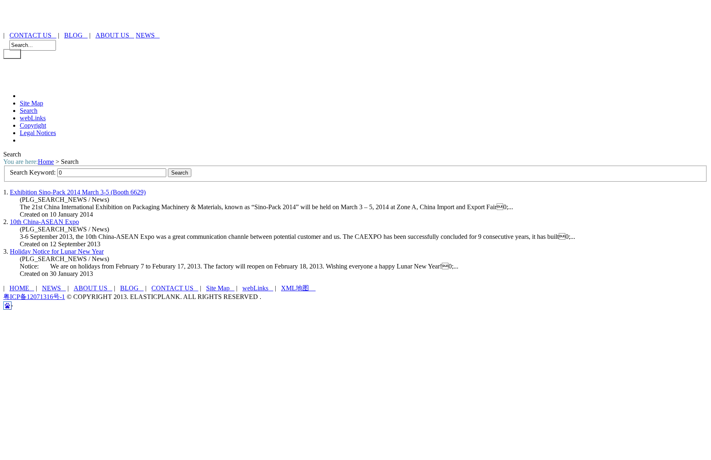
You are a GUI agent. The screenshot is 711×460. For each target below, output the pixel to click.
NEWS (148, 35)
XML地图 (298, 288)
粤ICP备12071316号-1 (34, 296)
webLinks (33, 117)
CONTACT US (32, 35)
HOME (21, 288)
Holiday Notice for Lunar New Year (57, 251)
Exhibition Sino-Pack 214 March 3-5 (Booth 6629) (78, 192)
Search (28, 110)
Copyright (33, 125)
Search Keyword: (33, 172)
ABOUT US (114, 35)
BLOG (76, 35)
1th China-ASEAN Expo (44, 221)
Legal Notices (38, 132)
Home (46, 161)
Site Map (31, 103)
